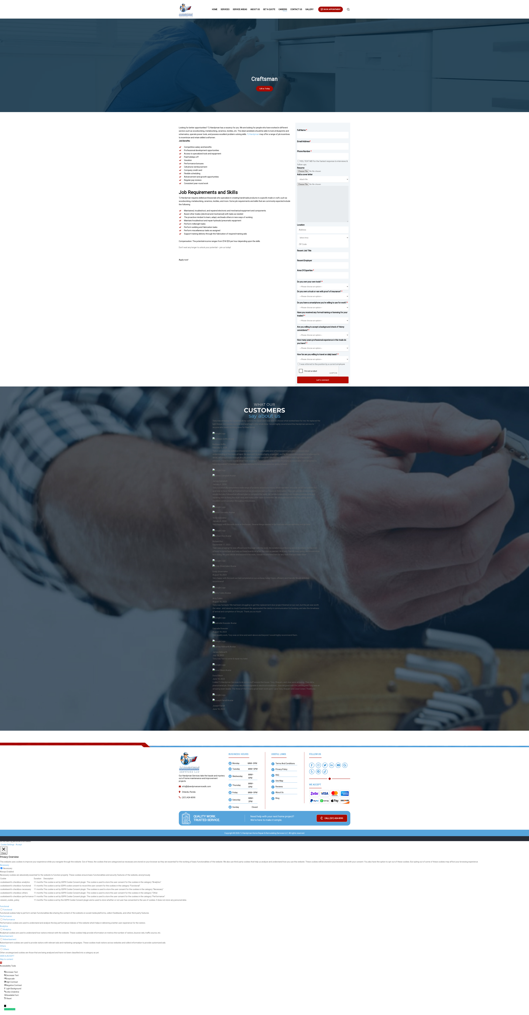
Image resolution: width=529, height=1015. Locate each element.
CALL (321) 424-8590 (334, 818)
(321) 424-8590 (188, 797)
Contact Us (296, 9)
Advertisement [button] (6, 936)
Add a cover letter (305, 174)
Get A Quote (269, 9)
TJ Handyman (253, 134)
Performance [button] (6, 916)
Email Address (304, 141)
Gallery (309, 9)
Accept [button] (19, 844)
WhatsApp (10, 1009)
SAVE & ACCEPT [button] (7, 956)
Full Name (302, 130)
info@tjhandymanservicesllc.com (196, 786)
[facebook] (311, 765)
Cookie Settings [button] (7, 844)
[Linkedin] (331, 765)
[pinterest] (318, 771)
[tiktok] (325, 771)
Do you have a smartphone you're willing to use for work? (322, 303)
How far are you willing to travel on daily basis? (318, 354)
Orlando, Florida (188, 792)
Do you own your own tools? (310, 282)
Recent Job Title (304, 250)
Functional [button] (4, 906)
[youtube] (338, 765)
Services (225, 9)
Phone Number (304, 151)
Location (301, 225)
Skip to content (6, 959)
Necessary (7, 868)
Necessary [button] (4, 865)
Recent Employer (304, 260)
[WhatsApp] (5, 1009)
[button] (1, 962)
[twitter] (325, 765)
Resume (300, 168)
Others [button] (3, 946)
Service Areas (240, 9)
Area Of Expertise (305, 270)
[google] (344, 765)
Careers (283, 9)
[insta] (318, 765)
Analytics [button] (4, 926)
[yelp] (311, 771)
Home (214, 9)
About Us (255, 9)
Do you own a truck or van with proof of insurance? (319, 291)
